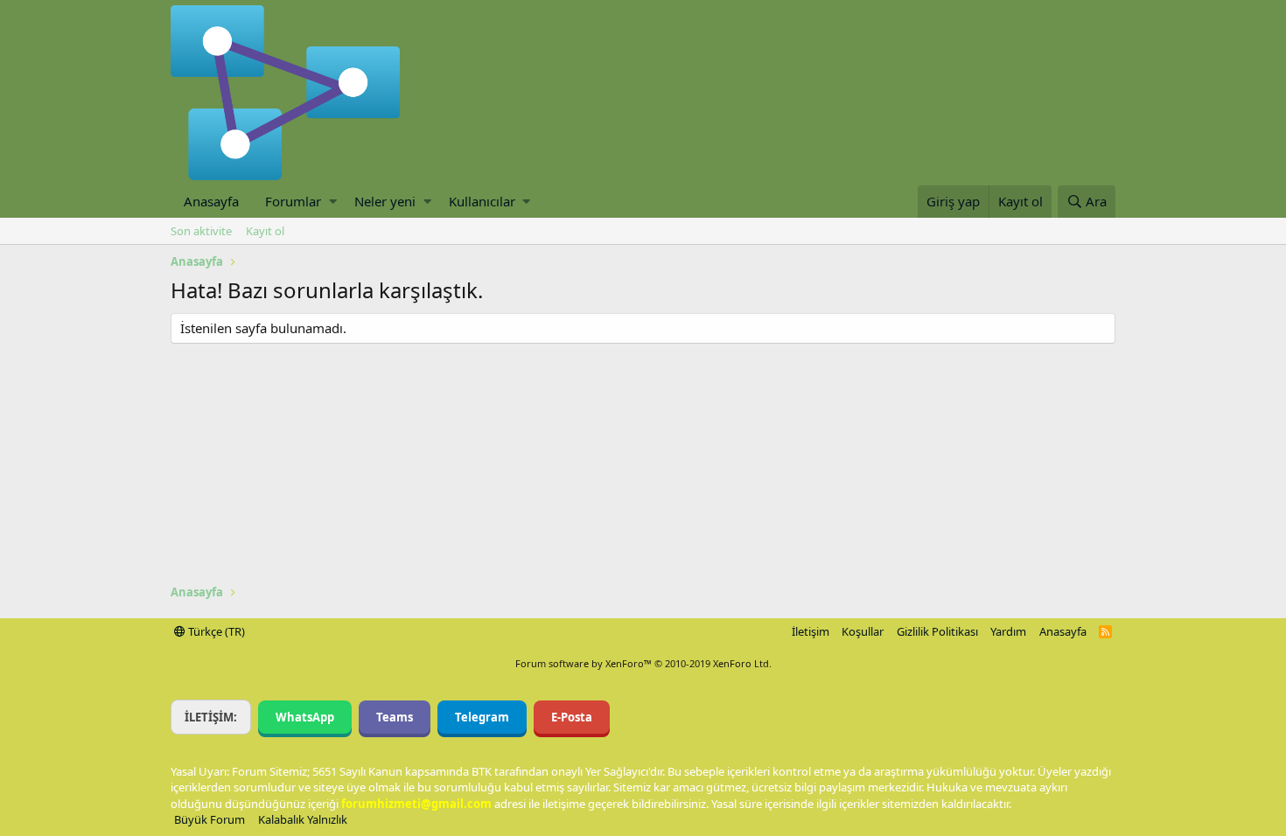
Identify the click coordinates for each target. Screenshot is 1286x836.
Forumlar (293, 201)
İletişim (810, 631)
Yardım (1008, 631)
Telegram (482, 717)
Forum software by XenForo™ (643, 663)
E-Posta (571, 717)
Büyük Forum (209, 819)
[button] (333, 201)
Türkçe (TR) (215, 631)
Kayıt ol (265, 231)
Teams (394, 717)
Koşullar (863, 631)
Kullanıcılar (482, 201)
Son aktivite (201, 231)
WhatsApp (305, 717)
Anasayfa (211, 201)
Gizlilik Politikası (937, 631)
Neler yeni (385, 201)
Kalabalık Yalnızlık (302, 819)
